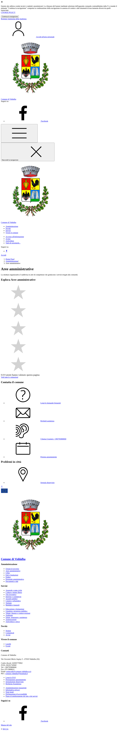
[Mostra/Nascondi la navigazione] (19, 133)
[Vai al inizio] (2, 487)
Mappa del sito (6, 725)
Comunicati (10, 633)
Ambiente (9, 615)
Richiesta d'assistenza (13, 684)
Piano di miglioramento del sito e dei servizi (22, 696)
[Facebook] (6, 251)
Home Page (10, 259)
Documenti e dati (12, 581)
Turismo (9, 603)
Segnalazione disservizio (15, 682)
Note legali (10, 692)
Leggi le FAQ (11, 678)
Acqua (8, 239)
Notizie (8, 631)
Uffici (8, 573)
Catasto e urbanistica (13, 601)
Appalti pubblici (11, 599)
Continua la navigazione (10, 17)
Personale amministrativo (15, 579)
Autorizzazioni (11, 620)
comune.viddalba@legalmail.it (16, 674)
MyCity (5, 729)
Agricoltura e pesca (13, 622)
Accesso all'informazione (15, 237)
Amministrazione (12, 261)
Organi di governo (12, 569)
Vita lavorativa (11, 595)
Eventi (8, 646)
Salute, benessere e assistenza (16, 617)
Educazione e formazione (15, 609)
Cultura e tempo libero (14, 592)
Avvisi (8, 635)
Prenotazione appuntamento (16, 680)
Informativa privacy (13, 690)
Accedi (3, 255)
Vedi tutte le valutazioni (9, 377)
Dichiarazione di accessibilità (16, 694)
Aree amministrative (13, 571)
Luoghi (8, 644)
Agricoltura (10, 241)
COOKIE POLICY (8, 12)
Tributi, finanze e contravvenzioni (18, 613)
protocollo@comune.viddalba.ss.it (18, 671)
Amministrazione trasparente (16, 688)
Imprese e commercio (13, 597)
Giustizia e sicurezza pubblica (16, 611)
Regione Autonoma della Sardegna (13, 19)
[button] (12, 226)
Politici (8, 577)
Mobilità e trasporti (12, 605)
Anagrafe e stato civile (14, 590)
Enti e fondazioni (12, 575)
